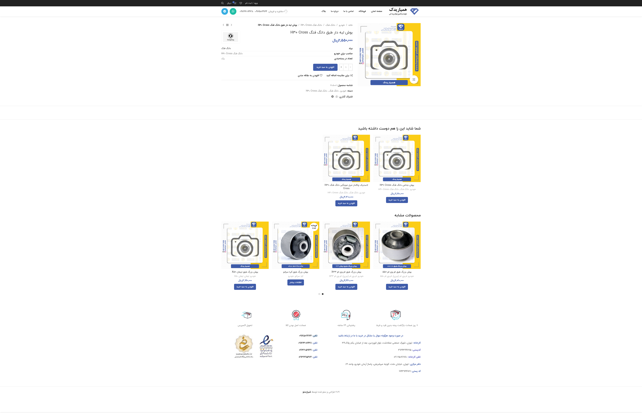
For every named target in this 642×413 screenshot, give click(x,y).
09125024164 (305, 336)
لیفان (246, 276)
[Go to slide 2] (319, 294)
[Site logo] (403, 11)
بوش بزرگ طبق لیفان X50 (245, 272)
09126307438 (305, 343)
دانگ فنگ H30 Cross (311, 25)
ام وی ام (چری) (400, 276)
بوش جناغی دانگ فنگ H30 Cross (397, 185)
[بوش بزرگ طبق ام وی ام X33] (346, 245)
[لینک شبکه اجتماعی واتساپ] (233, 11)
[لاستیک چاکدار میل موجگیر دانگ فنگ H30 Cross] (346, 158)
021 (395, 357)
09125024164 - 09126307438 (253, 11)
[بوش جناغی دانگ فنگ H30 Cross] (397, 158)
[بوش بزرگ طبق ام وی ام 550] (397, 245)
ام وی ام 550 (386, 276)
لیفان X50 (238, 276)
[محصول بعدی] (223, 25)
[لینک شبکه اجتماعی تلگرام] (224, 11)
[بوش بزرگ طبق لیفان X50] (245, 245)
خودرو (342, 25)
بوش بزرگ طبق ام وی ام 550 (397, 272)
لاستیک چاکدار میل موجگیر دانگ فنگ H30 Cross (346, 187)
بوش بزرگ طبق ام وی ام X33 (346, 272)
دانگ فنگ (330, 25)
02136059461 (305, 350)
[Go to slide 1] (323, 294)
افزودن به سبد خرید (325, 67)
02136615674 (305, 357)
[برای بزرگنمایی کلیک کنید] (414, 79)
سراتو (297, 276)
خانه (350, 25)
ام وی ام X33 (335, 276)
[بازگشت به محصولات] (227, 25)
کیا (302, 276)
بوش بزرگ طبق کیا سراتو (295, 272)
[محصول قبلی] (231, 25)
